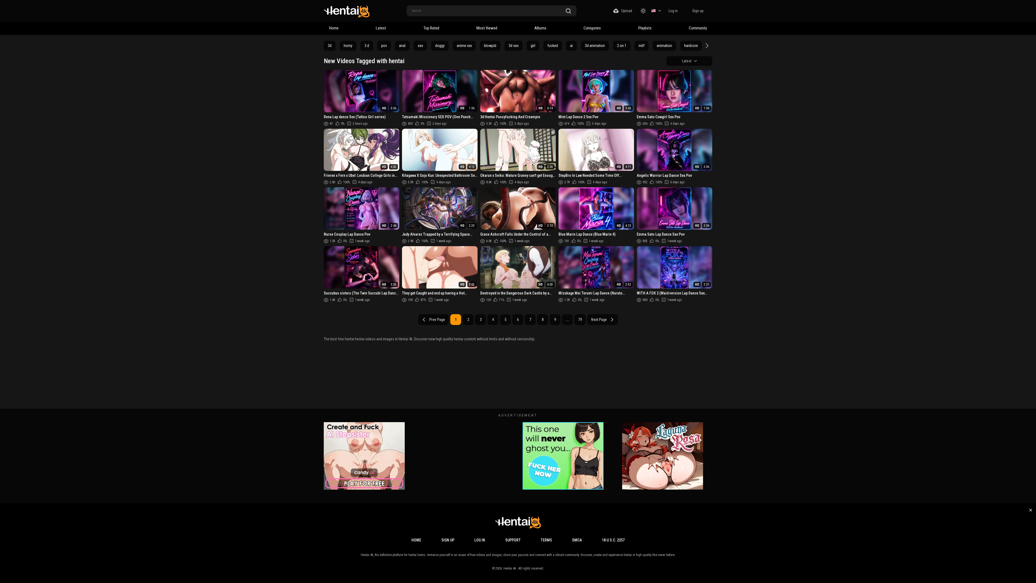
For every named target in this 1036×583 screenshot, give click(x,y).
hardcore (691, 45)
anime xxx (464, 45)
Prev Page (437, 319)
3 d (366, 45)
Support (513, 540)
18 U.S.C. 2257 (613, 540)
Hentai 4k (509, 568)
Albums (540, 28)
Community (698, 28)
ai (571, 45)
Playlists (645, 28)
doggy (440, 45)
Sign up (698, 11)
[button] (706, 46)
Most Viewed (486, 28)
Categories (592, 28)
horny (348, 45)
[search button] (568, 11)
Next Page (599, 319)
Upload (626, 11)
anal (402, 45)
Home (334, 28)
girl (533, 45)
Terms (546, 540)
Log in (673, 11)
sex (420, 45)
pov (384, 45)
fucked (552, 45)
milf (642, 45)
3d (330, 45)
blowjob (490, 45)
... (567, 319)
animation (664, 45)
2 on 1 (621, 45)
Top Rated (431, 28)
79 (580, 319)
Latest (381, 28)
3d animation (595, 45)
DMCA (577, 540)
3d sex (514, 45)
